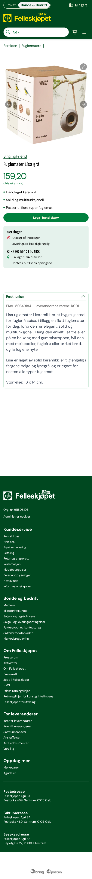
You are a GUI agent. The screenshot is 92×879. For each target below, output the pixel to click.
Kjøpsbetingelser (14, 570)
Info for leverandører (17, 721)
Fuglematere (31, 46)
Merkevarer (11, 767)
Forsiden (10, 46)
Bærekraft (10, 674)
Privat (11, 5)
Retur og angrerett (16, 558)
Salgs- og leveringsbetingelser (24, 622)
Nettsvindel (11, 581)
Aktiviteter (10, 663)
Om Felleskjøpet (14, 668)
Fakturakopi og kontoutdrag (22, 627)
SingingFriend (15, 156)
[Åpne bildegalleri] (83, 66)
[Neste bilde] (83, 104)
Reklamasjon (12, 564)
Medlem (9, 605)
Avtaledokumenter (15, 743)
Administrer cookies (17, 516)
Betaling (8, 553)
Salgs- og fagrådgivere (19, 616)
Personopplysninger (17, 575)
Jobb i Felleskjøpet (16, 680)
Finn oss (9, 542)
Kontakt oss (11, 536)
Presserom (10, 657)
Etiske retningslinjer (16, 691)
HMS (6, 685)
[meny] (84, 32)
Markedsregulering (16, 638)
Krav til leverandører (17, 726)
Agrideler (9, 773)
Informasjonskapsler (17, 586)
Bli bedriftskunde (15, 611)
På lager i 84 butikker (27, 257)
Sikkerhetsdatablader (18, 633)
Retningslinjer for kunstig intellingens (28, 696)
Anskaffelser (12, 737)
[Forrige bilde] (8, 104)
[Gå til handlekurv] (75, 32)
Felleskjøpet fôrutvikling (19, 702)
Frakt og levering (14, 547)
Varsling (8, 749)
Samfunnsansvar (14, 732)
